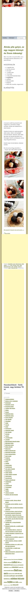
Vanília (7, 491)
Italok (6, 427)
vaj (17, 582)
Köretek (7, 434)
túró (14, 582)
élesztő (15, 585)
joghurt (10, 567)
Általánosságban (9, 399)
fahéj (21, 265)
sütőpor (14, 578)
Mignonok (8, 449)
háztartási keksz (7, 266)
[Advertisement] (16, 326)
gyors (21, 565)
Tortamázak (8, 487)
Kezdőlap (5, 37)
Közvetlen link (14, 268)
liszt (16, 570)
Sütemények (18, 264)
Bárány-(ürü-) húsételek (11, 401)
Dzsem (7, 412)
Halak (6, 423)
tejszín (5, 582)
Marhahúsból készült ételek (12, 441)
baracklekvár (8, 559)
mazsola (9, 573)
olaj (21, 573)
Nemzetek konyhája (10, 452)
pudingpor (12, 576)
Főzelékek (8, 421)
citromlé (14, 265)
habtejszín (6, 567)
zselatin (8, 585)
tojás (9, 581)
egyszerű (7, 565)
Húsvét (7, 425)
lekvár (12, 570)
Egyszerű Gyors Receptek (15, 3)
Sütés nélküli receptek (11, 474)
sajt (16, 576)
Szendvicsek (8, 478)
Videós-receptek (9, 493)
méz (18, 573)
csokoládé (9, 562)
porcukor (6, 576)
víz (18, 582)
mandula (15, 266)
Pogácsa (7, 458)
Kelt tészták (8, 432)
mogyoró (20, 266)
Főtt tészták (8, 419)
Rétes (6, 461)
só (10, 578)
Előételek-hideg (9, 414)
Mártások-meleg (9, 445)
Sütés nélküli (8, 472)
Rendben (11, 590)
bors (13, 559)
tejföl (22, 578)
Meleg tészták (8, 447)
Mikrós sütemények (10, 450)
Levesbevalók (8, 438)
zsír (11, 585)
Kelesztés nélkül (9, 430)
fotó (19, 565)
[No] (26, 589)
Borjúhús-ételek (9, 406)
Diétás (7, 410)
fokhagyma (15, 565)
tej (19, 578)
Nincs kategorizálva (10, 454)
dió (18, 562)
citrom (5, 562)
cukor (18, 265)
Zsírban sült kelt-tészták (11, 494)
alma (11, 265)
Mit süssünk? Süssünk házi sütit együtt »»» (14, 230)
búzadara (20, 559)
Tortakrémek (8, 485)
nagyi (9, 268)
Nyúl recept (8, 456)
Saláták (7, 463)
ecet (21, 562)
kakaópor (15, 567)
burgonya (16, 559)
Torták (7, 483)
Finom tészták (9, 417)
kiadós (20, 567)
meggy (13, 573)
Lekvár (7, 436)
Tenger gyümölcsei (10, 480)
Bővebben (17, 590)
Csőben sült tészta (10, 408)
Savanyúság (8, 465)
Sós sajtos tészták (10, 469)
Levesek (7, 439)
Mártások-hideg (9, 443)
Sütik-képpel (11, 37)
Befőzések (8, 403)
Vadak (6, 489)
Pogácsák (7, 460)
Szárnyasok (8, 476)
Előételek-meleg (9, 416)
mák (12, 266)
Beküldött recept (11, 264)
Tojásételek (8, 482)
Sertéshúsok (8, 467)
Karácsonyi (8, 428)
